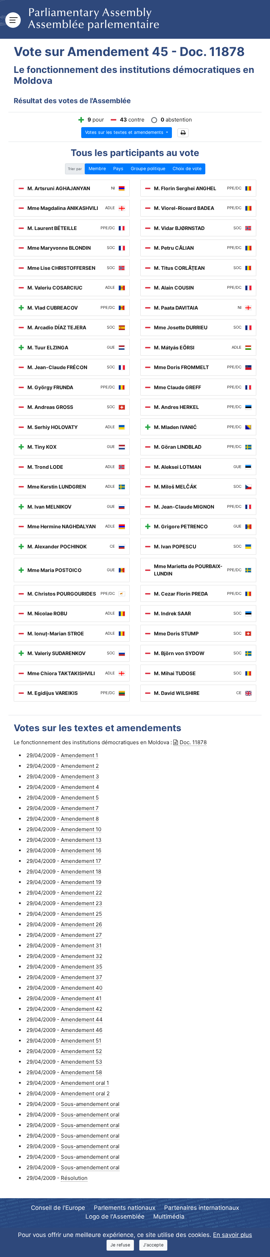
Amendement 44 (82, 1019)
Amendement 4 (80, 787)
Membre (97, 168)
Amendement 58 (81, 1072)
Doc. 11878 (193, 742)
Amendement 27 (81, 935)
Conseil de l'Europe (58, 1207)
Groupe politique (148, 168)
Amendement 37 (81, 977)
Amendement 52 (81, 1051)
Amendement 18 (81, 871)
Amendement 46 (81, 1030)
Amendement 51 (81, 1040)
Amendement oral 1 (85, 1082)
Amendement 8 (80, 818)
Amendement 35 (81, 966)
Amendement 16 (81, 850)
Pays (118, 168)
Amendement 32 (81, 956)
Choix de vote (187, 168)
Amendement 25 (81, 913)
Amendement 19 (81, 882)
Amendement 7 (80, 808)
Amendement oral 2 (85, 1093)
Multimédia (169, 1216)
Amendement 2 (80, 766)
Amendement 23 (81, 903)
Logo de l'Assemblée (114, 1216)
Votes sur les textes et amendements (125, 132)
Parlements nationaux (124, 1207)
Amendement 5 (80, 797)
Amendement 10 (81, 829)
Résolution (74, 1178)
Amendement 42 (81, 1009)
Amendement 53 (81, 1061)
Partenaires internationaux (201, 1207)
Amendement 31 (81, 945)
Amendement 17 (81, 861)
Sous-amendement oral (90, 1104)
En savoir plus (232, 1234)
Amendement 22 (81, 892)
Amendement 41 (81, 998)
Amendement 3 (80, 776)
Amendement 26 (81, 924)
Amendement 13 (81, 839)
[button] (183, 133)
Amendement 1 (79, 755)
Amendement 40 (81, 987)
